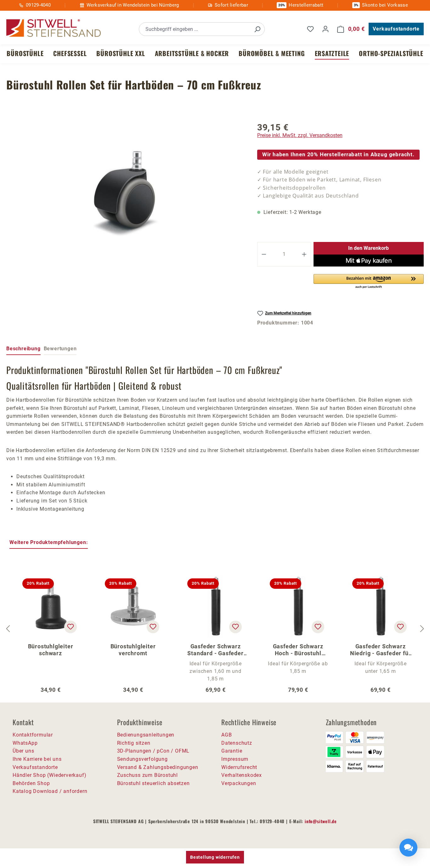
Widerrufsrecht (239, 767)
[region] (125, 191)
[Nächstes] (422, 628)
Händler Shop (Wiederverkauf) (49, 775)
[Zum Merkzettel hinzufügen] (70, 627)
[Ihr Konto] (325, 29)
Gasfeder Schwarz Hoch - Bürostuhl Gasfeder (298, 650)
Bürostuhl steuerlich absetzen (153, 783)
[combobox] (194, 29)
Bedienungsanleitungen (146, 735)
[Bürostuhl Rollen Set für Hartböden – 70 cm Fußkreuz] (125, 191)
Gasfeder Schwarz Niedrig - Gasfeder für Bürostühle (380, 650)
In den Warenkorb (368, 248)
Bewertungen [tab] (60, 349)
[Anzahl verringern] (263, 254)
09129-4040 (38, 5)
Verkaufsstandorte (396, 29)
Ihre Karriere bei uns (37, 759)
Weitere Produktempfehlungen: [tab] (48, 542)
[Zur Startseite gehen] (53, 28)
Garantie (231, 751)
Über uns (23, 751)
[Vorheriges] (8, 628)
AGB (226, 735)
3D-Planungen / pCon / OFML (153, 751)
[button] (369, 281)
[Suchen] (257, 29)
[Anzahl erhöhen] (304, 254)
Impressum (234, 759)
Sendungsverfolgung (142, 759)
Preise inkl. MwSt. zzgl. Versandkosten (299, 135)
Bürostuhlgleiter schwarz (50, 650)
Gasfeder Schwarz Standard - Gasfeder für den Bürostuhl (215, 650)
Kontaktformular (33, 735)
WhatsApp (25, 743)
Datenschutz (236, 743)
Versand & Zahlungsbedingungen (157, 767)
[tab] (23, 349)
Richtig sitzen (133, 743)
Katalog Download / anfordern (50, 791)
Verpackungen (238, 783)
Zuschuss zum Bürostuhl (147, 775)
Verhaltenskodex (241, 775)
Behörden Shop (31, 783)
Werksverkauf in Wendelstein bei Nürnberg (133, 5)
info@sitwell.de (321, 821)
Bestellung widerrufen (215, 857)
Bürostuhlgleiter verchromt (133, 650)
